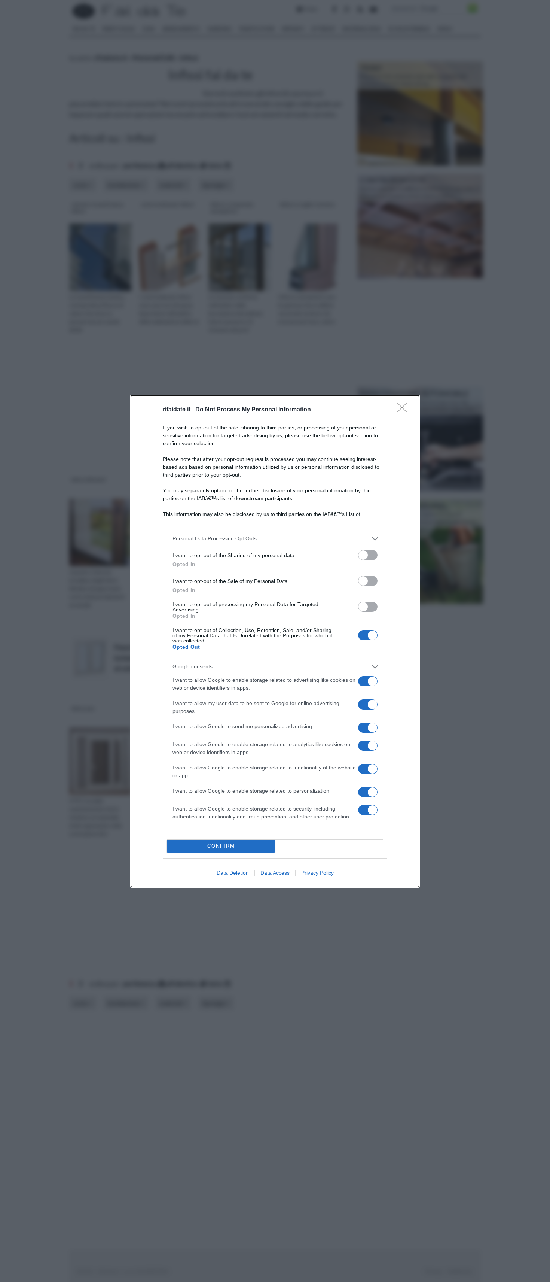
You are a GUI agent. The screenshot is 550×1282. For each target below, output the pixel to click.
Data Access (275, 873)
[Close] (404, 410)
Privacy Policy (317, 873)
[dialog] (275, 641)
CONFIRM (221, 846)
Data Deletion (233, 873)
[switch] (368, 555)
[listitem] (275, 539)
